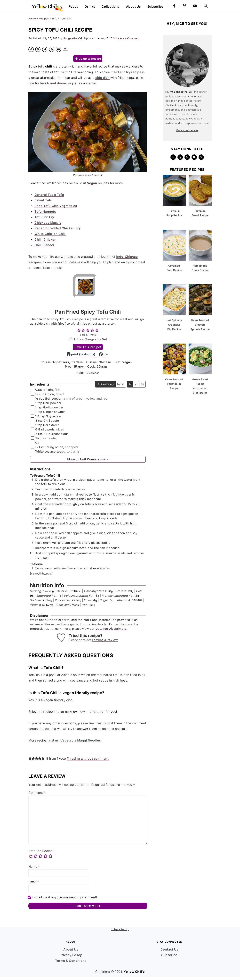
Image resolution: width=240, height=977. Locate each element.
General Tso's (45, 195)
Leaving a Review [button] (105, 640)
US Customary (105, 384)
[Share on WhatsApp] (51, 49)
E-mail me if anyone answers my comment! (64, 897)
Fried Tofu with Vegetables (55, 206)
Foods (73, 6)
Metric (120, 384)
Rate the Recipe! (40, 851)
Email (33, 882)
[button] (78, 330)
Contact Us (169, 949)
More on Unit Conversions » (88, 459)
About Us (133, 6)
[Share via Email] (58, 49)
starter (91, 83)
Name (34, 866)
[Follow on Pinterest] (187, 157)
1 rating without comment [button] (88, 758)
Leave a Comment (128, 38)
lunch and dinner (53, 83)
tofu (41, 66)
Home (32, 18)
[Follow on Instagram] (180, 157)
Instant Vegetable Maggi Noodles (74, 740)
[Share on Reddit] (44, 49)
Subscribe (155, 6)
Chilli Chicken (45, 239)
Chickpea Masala (47, 223)
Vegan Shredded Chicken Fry (57, 228)
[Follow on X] (201, 157)
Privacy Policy (71, 955)
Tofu (54, 18)
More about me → (187, 130)
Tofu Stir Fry (44, 217)
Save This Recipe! (87, 347)
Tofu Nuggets (45, 211)
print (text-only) (83, 354)
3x (142, 384)
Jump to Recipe (89, 58)
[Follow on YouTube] (194, 157)
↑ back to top (120, 929)
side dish (102, 78)
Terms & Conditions (70, 961)
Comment (37, 793)
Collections (111, 6)
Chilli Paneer (44, 245)
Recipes (44, 18)
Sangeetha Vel (96, 339)
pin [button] (105, 354)
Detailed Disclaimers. (111, 628)
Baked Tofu (43, 200)
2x (136, 384)
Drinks (90, 6)
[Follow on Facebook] (173, 157)
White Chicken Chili (50, 234)
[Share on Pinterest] (37, 49)
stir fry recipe (130, 72)
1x (130, 384)
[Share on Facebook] (31, 49)
